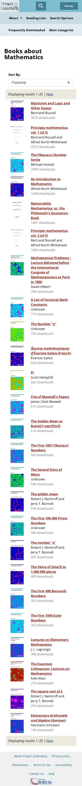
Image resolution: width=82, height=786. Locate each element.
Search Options (61, 18)
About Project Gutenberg (30, 756)
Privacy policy (61, 756)
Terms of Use (41, 765)
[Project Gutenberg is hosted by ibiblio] (41, 783)
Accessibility (63, 765)
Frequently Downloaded (27, 30)
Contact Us (36, 774)
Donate (69, 6)
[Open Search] (41, 6)
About (15, 18)
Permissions (20, 765)
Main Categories (61, 30)
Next (49, 94)
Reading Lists (36, 18)
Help (52, 774)
